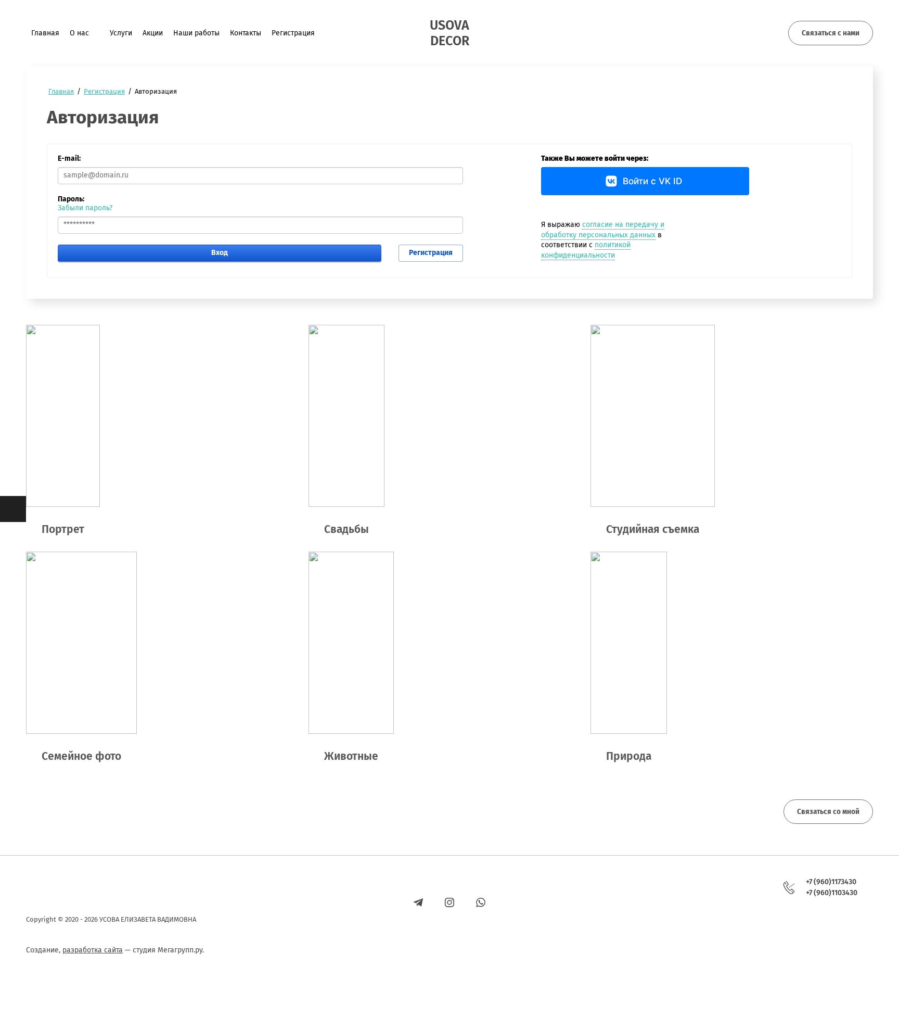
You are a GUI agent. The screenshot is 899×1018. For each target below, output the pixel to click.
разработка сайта (92, 950)
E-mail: (69, 158)
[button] (830, 33)
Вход (219, 252)
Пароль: (71, 199)
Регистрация (431, 252)
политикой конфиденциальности (586, 250)
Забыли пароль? (85, 207)
